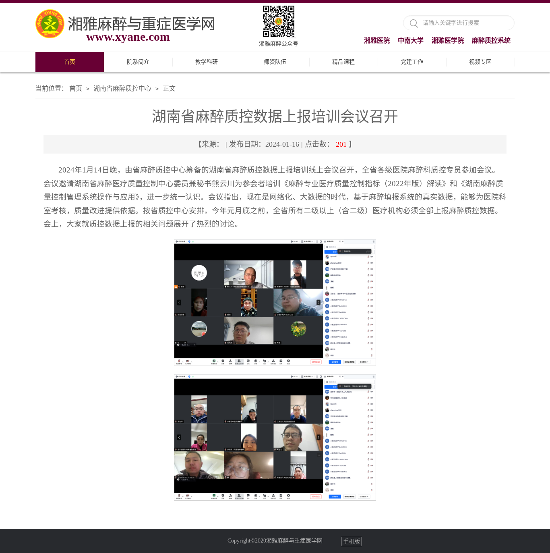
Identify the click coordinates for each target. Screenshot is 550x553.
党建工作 (412, 62)
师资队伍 (275, 62)
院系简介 (138, 62)
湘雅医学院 (448, 40)
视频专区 (480, 62)
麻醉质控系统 (491, 40)
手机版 (351, 541)
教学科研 (206, 62)
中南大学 (411, 40)
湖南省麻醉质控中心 (122, 88)
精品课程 (343, 62)
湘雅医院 (377, 40)
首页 (69, 62)
